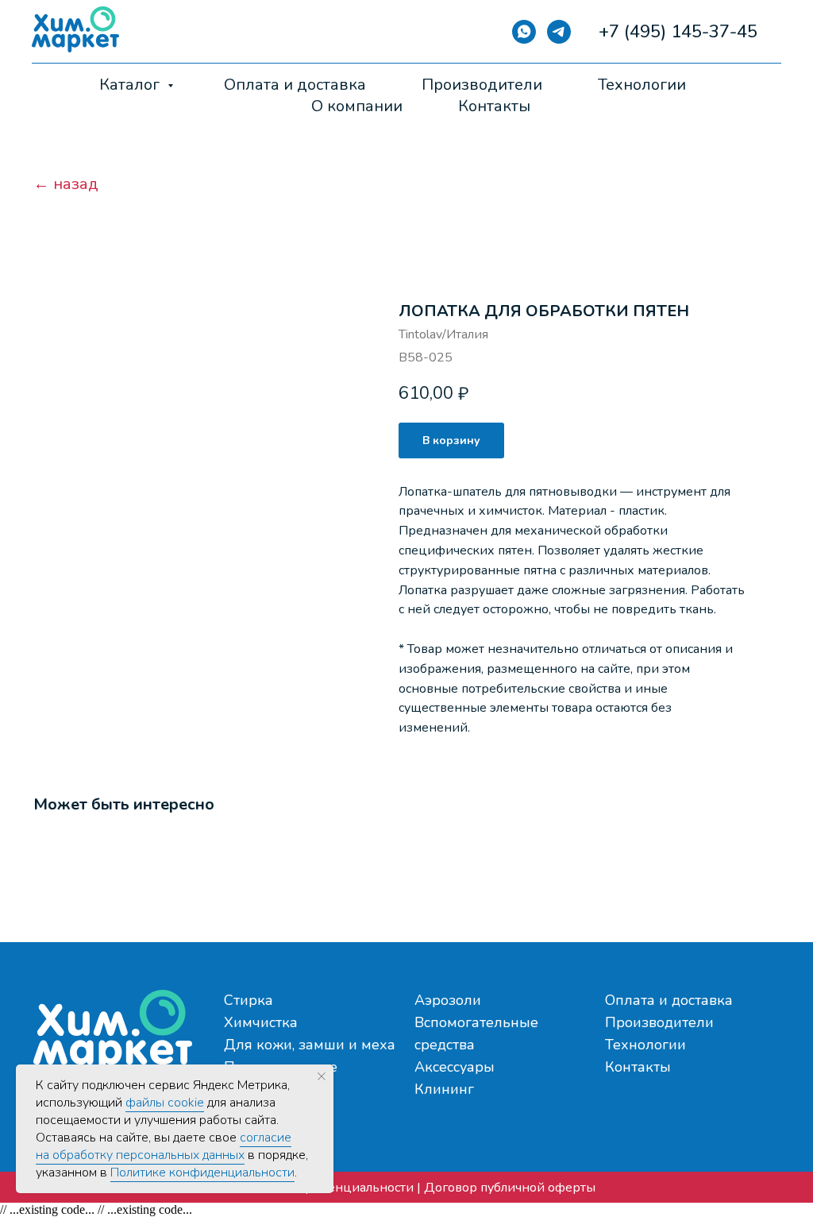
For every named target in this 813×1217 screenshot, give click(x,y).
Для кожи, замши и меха (309, 1044)
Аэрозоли (447, 1000)
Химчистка (261, 1022)
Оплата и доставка (295, 84)
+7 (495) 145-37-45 (678, 32)
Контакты (494, 106)
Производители (482, 84)
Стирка (248, 1000)
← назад (65, 184)
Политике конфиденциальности (202, 1172)
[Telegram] (559, 32)
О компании (357, 106)
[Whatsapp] (524, 32)
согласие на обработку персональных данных (163, 1146)
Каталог (131, 84)
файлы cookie (164, 1102)
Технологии (642, 84)
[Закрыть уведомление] (321, 1076)
